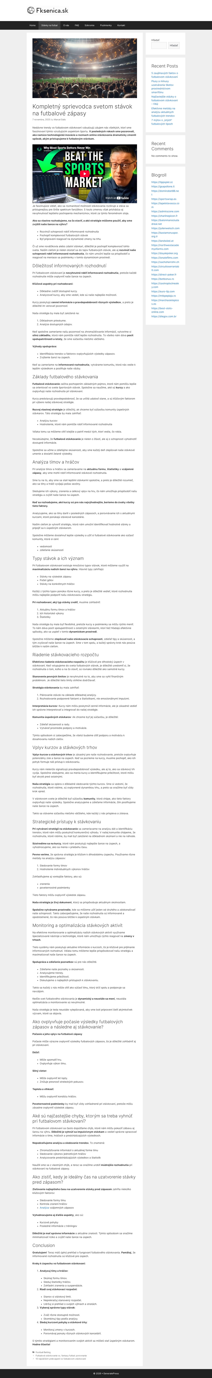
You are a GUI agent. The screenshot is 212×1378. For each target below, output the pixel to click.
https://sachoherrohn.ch (165, 262)
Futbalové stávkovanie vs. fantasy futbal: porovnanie (61, 1355)
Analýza (44, 1207)
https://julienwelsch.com (165, 228)
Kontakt (121, 25)
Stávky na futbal (49, 25)
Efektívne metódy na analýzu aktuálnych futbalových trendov (163, 112)
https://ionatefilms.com (164, 257)
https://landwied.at (162, 240)
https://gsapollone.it (163, 186)
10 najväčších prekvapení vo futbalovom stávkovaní (61, 1359)
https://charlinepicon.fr (164, 215)
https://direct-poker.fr (163, 274)
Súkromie (89, 25)
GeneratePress (111, 1373)
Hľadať (155, 40)
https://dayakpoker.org (164, 253)
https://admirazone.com (165, 211)
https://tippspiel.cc (162, 182)
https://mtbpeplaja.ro (163, 295)
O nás (66, 25)
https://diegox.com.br (163, 316)
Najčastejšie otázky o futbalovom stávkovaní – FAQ (164, 100)
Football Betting (43, 1352)
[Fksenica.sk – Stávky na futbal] (48, 10)
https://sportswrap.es (163, 199)
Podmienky (106, 25)
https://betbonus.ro (162, 278)
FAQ (77, 25)
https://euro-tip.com (163, 291)
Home (33, 25)
